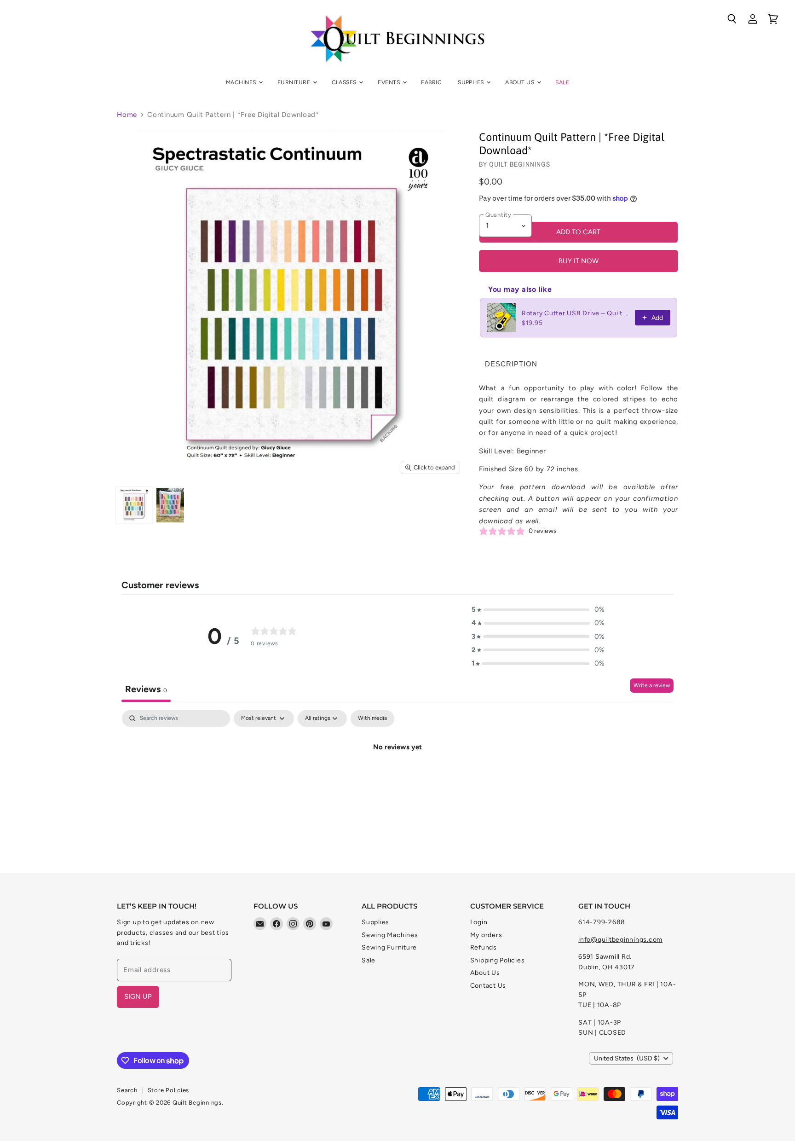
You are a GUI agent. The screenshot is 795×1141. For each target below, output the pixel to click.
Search (127, 1090)
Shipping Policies (497, 960)
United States (627, 1058)
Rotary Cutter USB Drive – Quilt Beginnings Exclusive (575, 313)
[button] (538, 610)
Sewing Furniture (389, 947)
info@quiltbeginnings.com (620, 940)
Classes (345, 82)
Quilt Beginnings (519, 164)
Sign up (138, 996)
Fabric (431, 82)
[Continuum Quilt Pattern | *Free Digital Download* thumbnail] (134, 505)
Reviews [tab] (146, 689)
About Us (520, 82)
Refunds (483, 947)
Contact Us (488, 986)
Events (389, 82)
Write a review (652, 685)
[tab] (511, 364)
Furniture (294, 82)
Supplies (471, 82)
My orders (486, 935)
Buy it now (579, 261)
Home (127, 115)
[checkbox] (372, 718)
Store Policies (169, 1090)
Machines (242, 82)
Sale (562, 82)
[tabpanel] (397, 778)
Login (479, 922)
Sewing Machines (390, 935)
